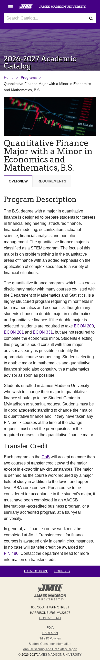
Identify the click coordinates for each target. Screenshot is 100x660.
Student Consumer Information (50, 644)
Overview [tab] (18, 181)
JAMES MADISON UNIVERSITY (59, 654)
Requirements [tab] (51, 181)
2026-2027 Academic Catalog (40, 62)
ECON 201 (14, 332)
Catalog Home (36, 571)
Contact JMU (50, 618)
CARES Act (50, 633)
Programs (29, 77)
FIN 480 (11, 553)
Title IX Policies (50, 638)
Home (9, 77)
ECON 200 (84, 326)
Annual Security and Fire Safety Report (50, 649)
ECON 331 (43, 332)
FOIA (50, 627)
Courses (62, 571)
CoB (46, 457)
